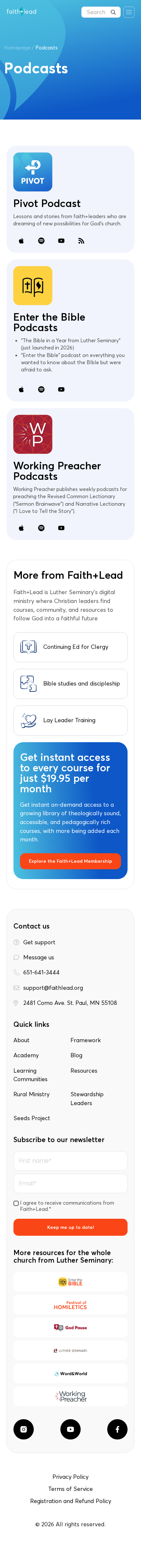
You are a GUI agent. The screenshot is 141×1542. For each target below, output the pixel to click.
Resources (83, 1070)
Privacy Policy (70, 1476)
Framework (85, 1040)
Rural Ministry (31, 1094)
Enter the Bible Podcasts (49, 322)
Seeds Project (31, 1118)
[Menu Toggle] (128, 12)
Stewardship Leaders (87, 1098)
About (21, 1040)
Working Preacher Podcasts (57, 470)
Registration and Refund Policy (70, 1501)
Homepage (17, 47)
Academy (26, 1055)
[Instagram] (23, 1429)
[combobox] (101, 12)
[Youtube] (70, 1429)
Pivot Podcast (47, 203)
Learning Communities (30, 1075)
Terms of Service (70, 1489)
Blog (76, 1055)
